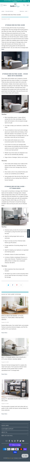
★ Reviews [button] (28, 233)
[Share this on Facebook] (12, 285)
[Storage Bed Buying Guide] (15, 69)
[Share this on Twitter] (8, 285)
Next (26, 11)
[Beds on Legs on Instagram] (15, 441)
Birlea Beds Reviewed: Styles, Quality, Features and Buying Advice (13, 317)
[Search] (24, 5)
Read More (4, 332)
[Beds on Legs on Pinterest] (17, 441)
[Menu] (1, 5)
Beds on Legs (10, 458)
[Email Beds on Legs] (6, 441)
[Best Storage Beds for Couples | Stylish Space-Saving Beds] (15, 347)
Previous (22, 11)
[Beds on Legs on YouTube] (23, 441)
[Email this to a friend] (21, 285)
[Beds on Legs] (15, 5)
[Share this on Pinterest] (17, 285)
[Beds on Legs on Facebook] (9, 441)
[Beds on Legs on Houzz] (12, 441)
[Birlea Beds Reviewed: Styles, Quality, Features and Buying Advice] (15, 305)
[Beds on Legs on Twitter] (20, 441)
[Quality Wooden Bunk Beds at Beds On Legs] (15, 388)
